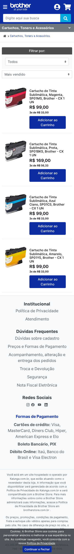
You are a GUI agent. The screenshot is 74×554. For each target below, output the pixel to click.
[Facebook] (33, 404)
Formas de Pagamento (37, 416)
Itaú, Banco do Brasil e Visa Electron (37, 454)
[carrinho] (67, 7)
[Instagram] (28, 404)
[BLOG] (46, 404)
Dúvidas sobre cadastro (37, 338)
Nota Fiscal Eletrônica (37, 385)
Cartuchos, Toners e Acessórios (30, 35)
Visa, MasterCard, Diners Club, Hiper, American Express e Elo (37, 430)
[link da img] (30, 7)
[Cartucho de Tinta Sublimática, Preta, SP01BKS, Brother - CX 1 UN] (15, 151)
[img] (65, 18)
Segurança (37, 376)
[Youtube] (39, 404)
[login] (57, 7)
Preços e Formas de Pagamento (37, 346)
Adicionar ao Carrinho (48, 122)
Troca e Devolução (37, 368)
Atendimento (37, 319)
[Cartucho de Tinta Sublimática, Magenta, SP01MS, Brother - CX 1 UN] (15, 98)
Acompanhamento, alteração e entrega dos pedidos (37, 357)
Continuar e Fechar (37, 549)
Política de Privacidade (37, 310)
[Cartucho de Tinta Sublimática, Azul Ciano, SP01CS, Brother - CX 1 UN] (15, 204)
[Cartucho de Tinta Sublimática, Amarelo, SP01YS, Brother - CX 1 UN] (15, 257)
